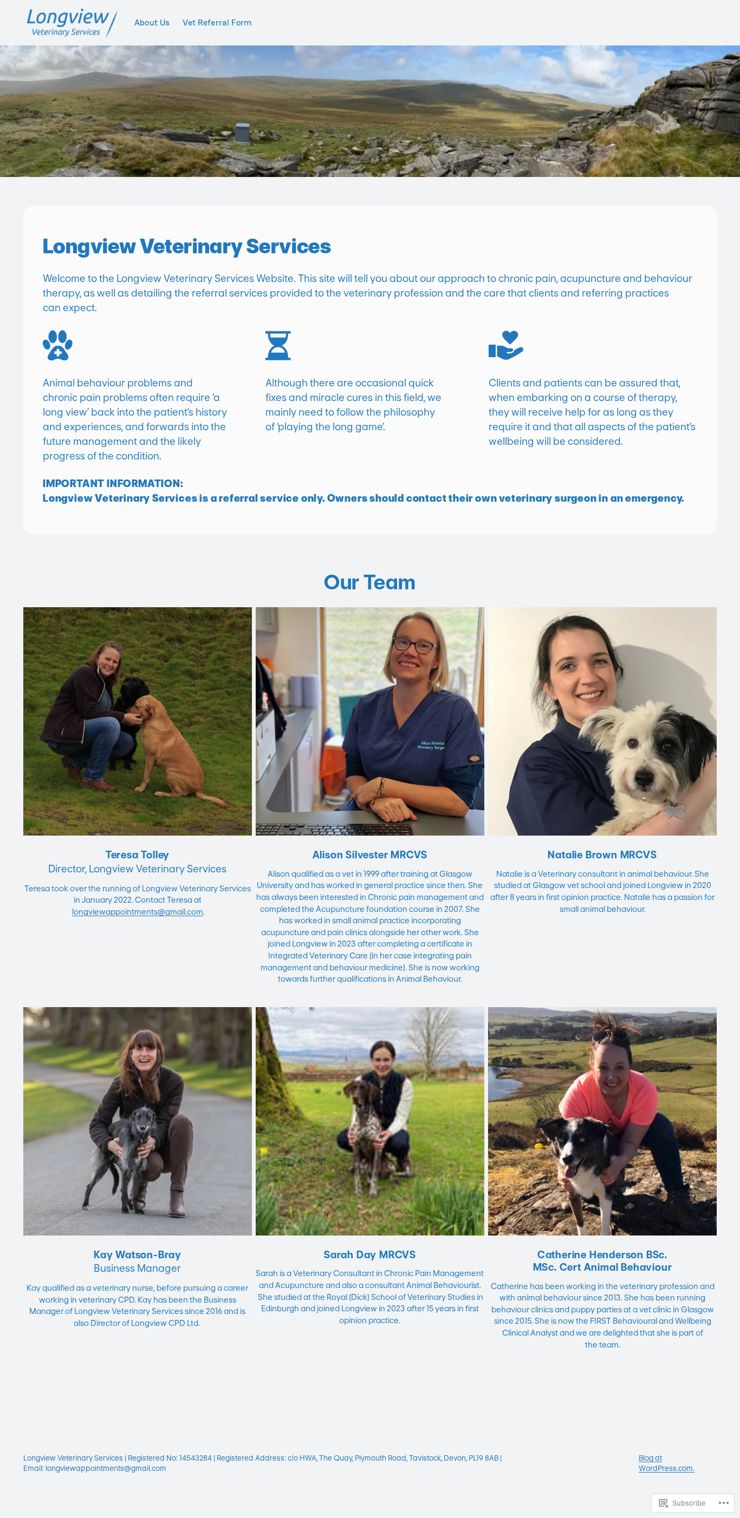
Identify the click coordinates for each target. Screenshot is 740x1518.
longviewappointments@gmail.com (137, 911)
